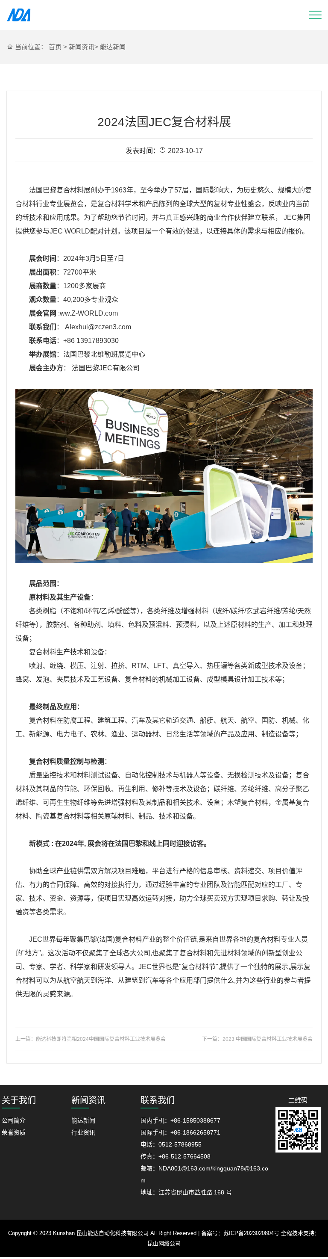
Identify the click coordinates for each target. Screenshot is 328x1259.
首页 (55, 46)
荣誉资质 (14, 1132)
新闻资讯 (81, 46)
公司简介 (14, 1120)
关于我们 (19, 1100)
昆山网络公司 (164, 1243)
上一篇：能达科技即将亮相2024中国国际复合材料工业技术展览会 (90, 1039)
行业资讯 (83, 1132)
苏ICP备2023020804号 (251, 1233)
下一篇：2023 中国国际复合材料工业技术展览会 (257, 1039)
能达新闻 (113, 46)
